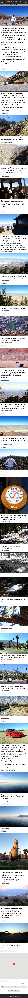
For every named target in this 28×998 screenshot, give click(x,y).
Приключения (12, 770)
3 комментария (5, 690)
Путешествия (4, 981)
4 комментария (5, 380)
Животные (4, 631)
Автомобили (4, 113)
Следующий (22, 987)
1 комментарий (5, 176)
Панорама (4, 283)
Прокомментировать (6, 65)
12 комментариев (5, 521)
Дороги (3, 693)
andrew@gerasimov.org (14, 996)
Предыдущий (5, 987)
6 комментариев (5, 575)
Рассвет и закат (10, 951)
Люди (2, 212)
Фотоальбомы (5, 4)
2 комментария (5, 110)
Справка (3, 313)
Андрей (3, 69)
